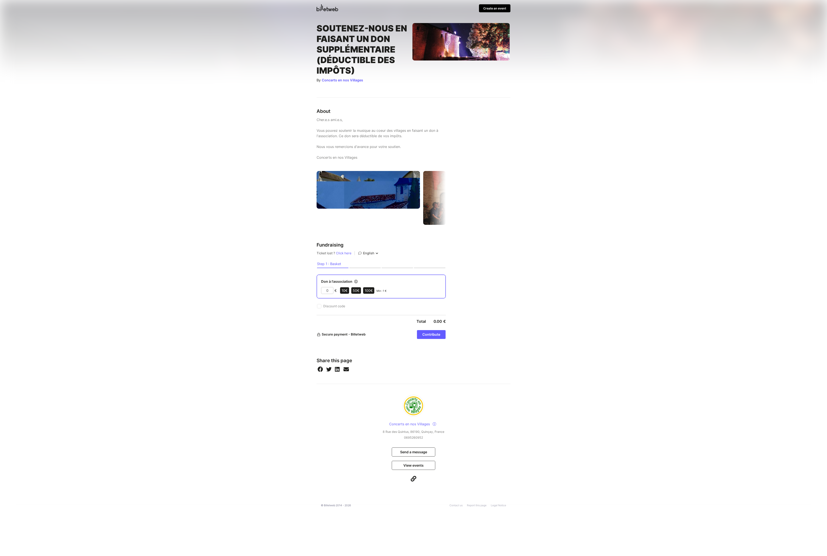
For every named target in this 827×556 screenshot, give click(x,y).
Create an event (494, 8)
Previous (313, 198)
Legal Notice (498, 505)
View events (413, 465)
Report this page (477, 505)
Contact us (456, 505)
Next (449, 198)
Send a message (413, 452)
